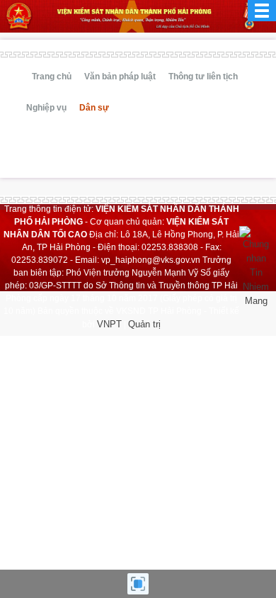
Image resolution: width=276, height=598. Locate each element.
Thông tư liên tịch (203, 76)
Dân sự (94, 108)
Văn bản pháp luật (120, 76)
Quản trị (144, 324)
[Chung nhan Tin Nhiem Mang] (255, 266)
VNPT (109, 324)
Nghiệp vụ (46, 108)
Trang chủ (51, 76)
